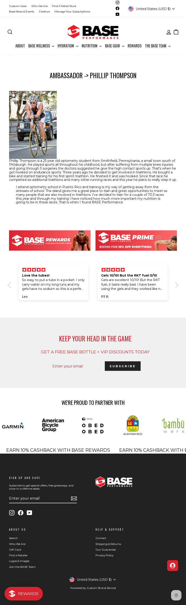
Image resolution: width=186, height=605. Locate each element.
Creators (44, 11)
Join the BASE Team (22, 567)
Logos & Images (19, 561)
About (20, 46)
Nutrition (90, 46)
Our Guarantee (105, 549)
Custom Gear (18, 6)
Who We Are (39, 6)
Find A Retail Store (64, 6)
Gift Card (15, 549)
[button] (10, 285)
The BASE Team (156, 46)
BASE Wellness (39, 46)
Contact (100, 538)
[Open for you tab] (172, 565)
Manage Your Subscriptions (72, 11)
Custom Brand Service (101, 588)
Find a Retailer (18, 555)
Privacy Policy (104, 555)
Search (13, 538)
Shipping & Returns (108, 544)
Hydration (66, 46)
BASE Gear (113, 46)
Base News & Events (21, 11)
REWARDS (135, 46)
